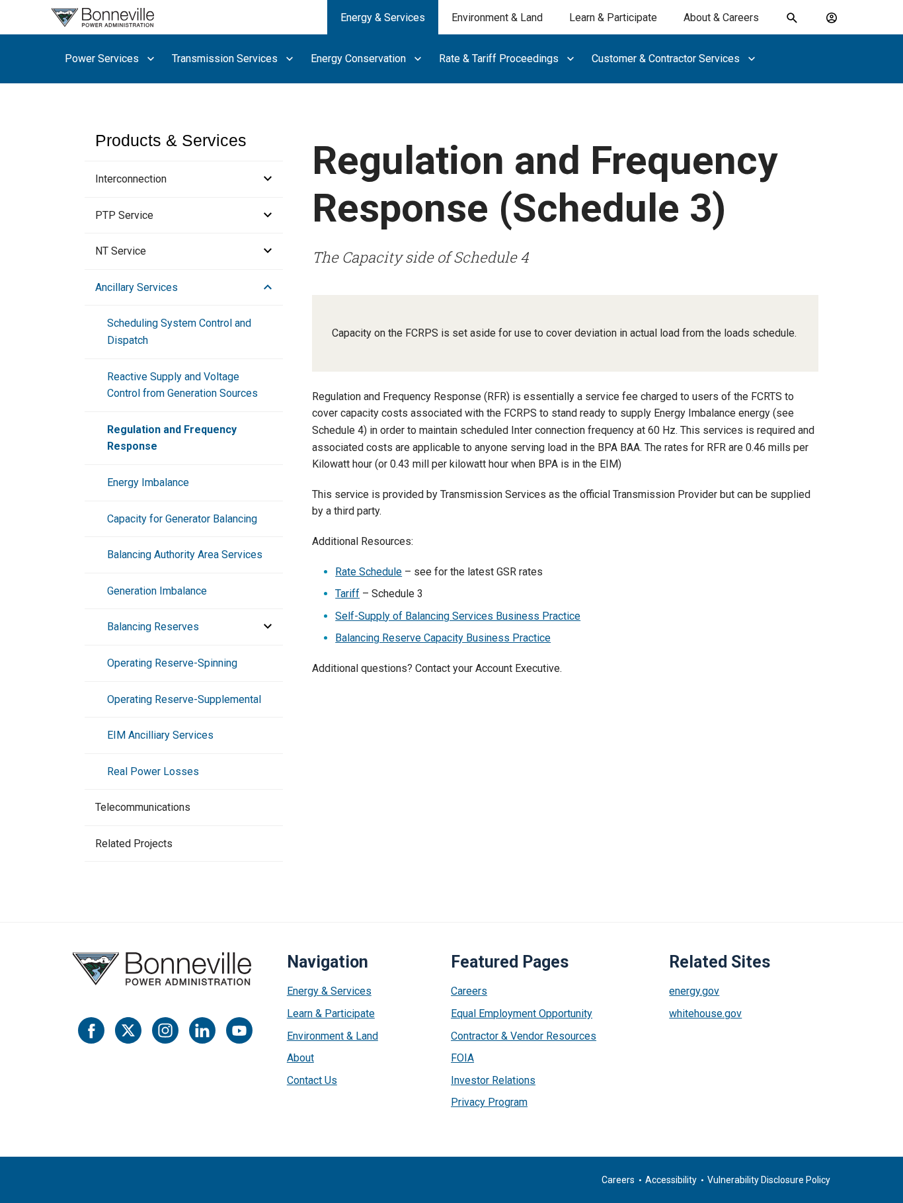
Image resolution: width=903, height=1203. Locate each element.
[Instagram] (165, 1030)
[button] (263, 179)
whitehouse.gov (705, 1013)
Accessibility (671, 1180)
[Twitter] (128, 1030)
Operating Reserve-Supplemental (184, 699)
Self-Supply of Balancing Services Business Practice (457, 616)
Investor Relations (493, 1080)
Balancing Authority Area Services (184, 554)
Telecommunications (142, 807)
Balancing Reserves (153, 626)
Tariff (347, 593)
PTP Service (124, 215)
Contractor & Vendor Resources (523, 1036)
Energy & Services (382, 17)
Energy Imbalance (148, 482)
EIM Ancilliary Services (160, 735)
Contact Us (312, 1080)
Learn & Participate (613, 17)
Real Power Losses (153, 771)
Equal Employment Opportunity (521, 1013)
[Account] (831, 17)
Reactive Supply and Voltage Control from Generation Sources (182, 385)
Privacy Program (489, 1102)
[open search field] (792, 17)
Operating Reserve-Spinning (172, 663)
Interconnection (131, 179)
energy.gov (694, 991)
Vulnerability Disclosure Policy (768, 1180)
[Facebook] (91, 1030)
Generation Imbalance (157, 591)
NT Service (120, 251)
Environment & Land (497, 17)
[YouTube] (239, 1030)
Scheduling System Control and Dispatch (179, 332)
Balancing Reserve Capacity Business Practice (443, 638)
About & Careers (721, 17)
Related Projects (134, 843)
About (300, 1058)
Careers (469, 991)
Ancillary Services (136, 287)
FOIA (462, 1058)
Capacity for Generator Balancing (182, 519)
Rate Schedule (368, 571)
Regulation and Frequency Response (172, 438)
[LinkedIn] (202, 1030)
